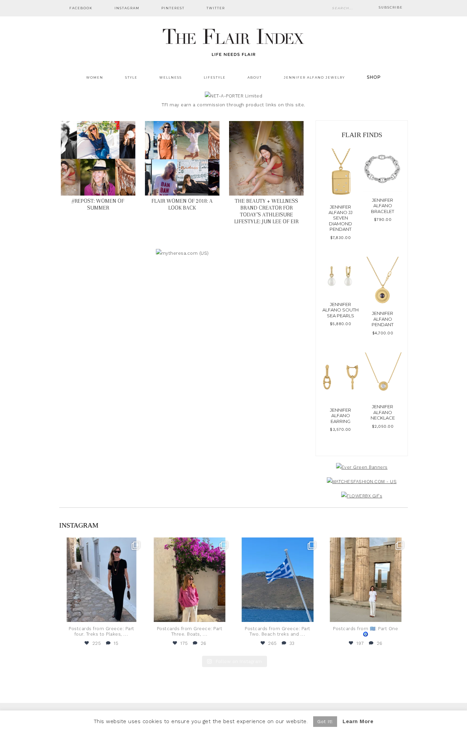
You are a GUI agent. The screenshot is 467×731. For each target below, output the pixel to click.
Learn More (358, 721)
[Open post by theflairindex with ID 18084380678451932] (101, 579)
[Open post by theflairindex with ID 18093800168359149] (277, 579)
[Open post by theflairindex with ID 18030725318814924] (365, 579)
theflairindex (101, 543)
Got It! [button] (325, 721)
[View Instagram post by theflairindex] (137, 613)
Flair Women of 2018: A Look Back (182, 204)
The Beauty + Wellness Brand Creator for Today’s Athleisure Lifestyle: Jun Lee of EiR (266, 211)
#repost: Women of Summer (98, 204)
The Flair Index (233, 41)
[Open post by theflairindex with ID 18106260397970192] (189, 579)
